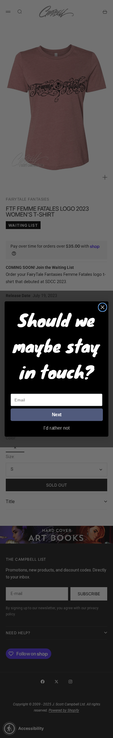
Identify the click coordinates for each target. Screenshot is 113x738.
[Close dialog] (103, 307)
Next (57, 414)
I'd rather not (56, 428)
